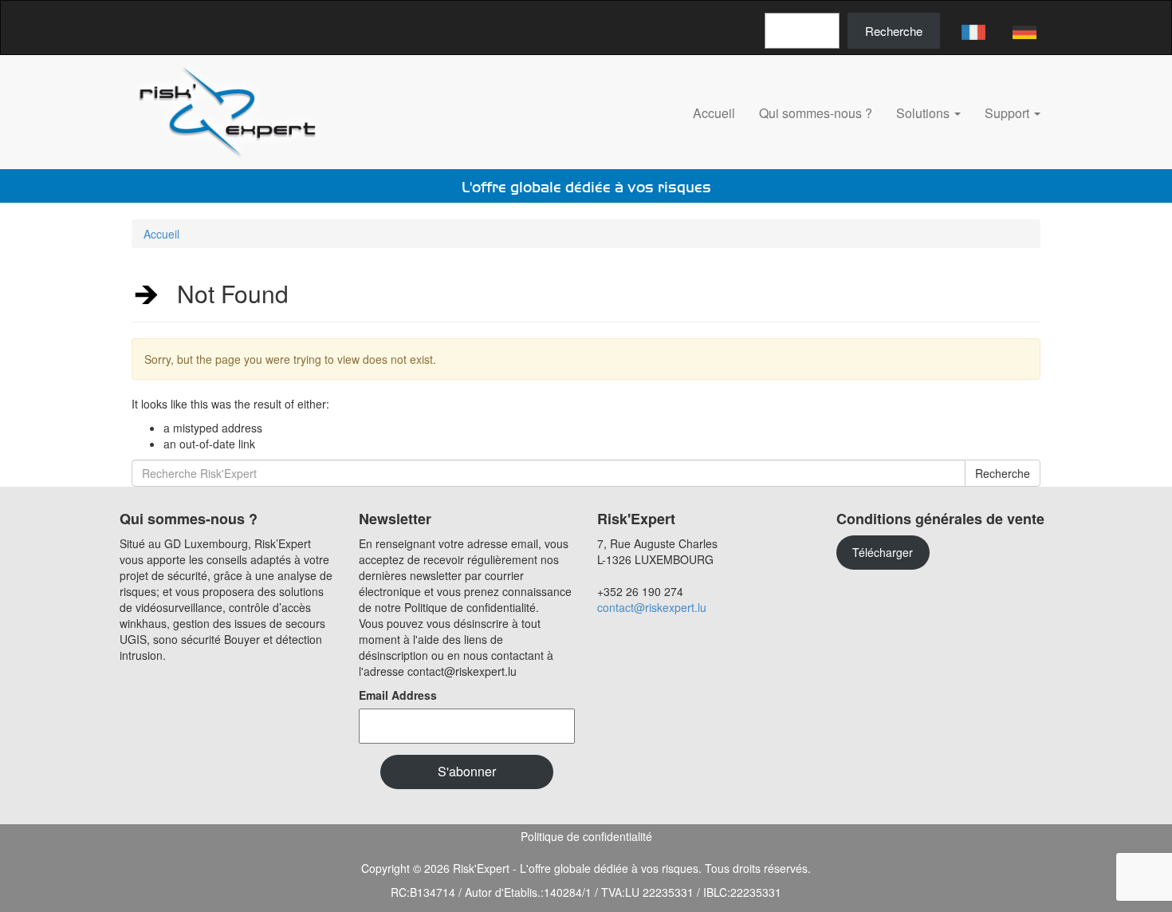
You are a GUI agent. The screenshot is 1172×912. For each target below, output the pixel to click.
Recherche (893, 30)
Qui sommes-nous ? (815, 113)
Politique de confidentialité (586, 836)
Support (1008, 113)
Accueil (714, 113)
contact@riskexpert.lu (651, 607)
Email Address (398, 695)
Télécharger (882, 552)
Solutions (924, 113)
